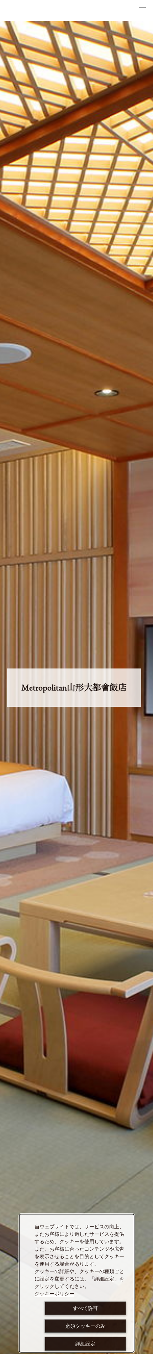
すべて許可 (85, 1308)
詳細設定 (85, 1344)
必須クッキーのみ (85, 1326)
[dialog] (76, 1283)
